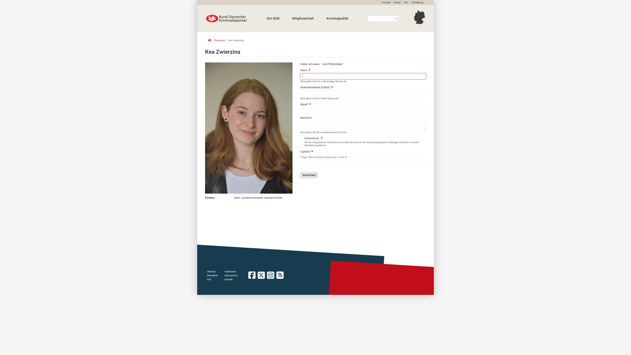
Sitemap (211, 271)
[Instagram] (271, 275)
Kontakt (386, 2)
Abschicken (309, 175)
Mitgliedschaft (303, 18)
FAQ (406, 2)
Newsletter (212, 275)
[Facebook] (253, 275)
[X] (262, 275)
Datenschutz (231, 275)
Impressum (230, 271)
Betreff (304, 104)
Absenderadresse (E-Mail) (315, 87)
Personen (220, 40)
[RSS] (281, 275)
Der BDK (273, 18)
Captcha (305, 151)
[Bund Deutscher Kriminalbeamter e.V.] (226, 18)
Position (210, 197)
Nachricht (306, 117)
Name (304, 70)
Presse (397, 2)
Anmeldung (417, 2)
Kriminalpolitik (337, 18)
